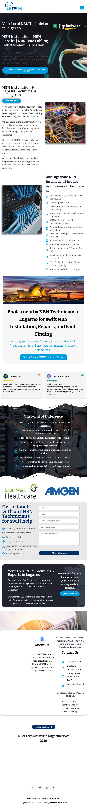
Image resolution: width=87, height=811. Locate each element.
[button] (82, 7)
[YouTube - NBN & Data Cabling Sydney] (40, 788)
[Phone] (54, 788)
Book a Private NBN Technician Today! (43, 357)
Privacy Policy (33, 798)
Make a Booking (59, 553)
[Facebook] (33, 788)
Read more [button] (7, 395)
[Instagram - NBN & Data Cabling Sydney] (47, 788)
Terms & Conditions (51, 798)
